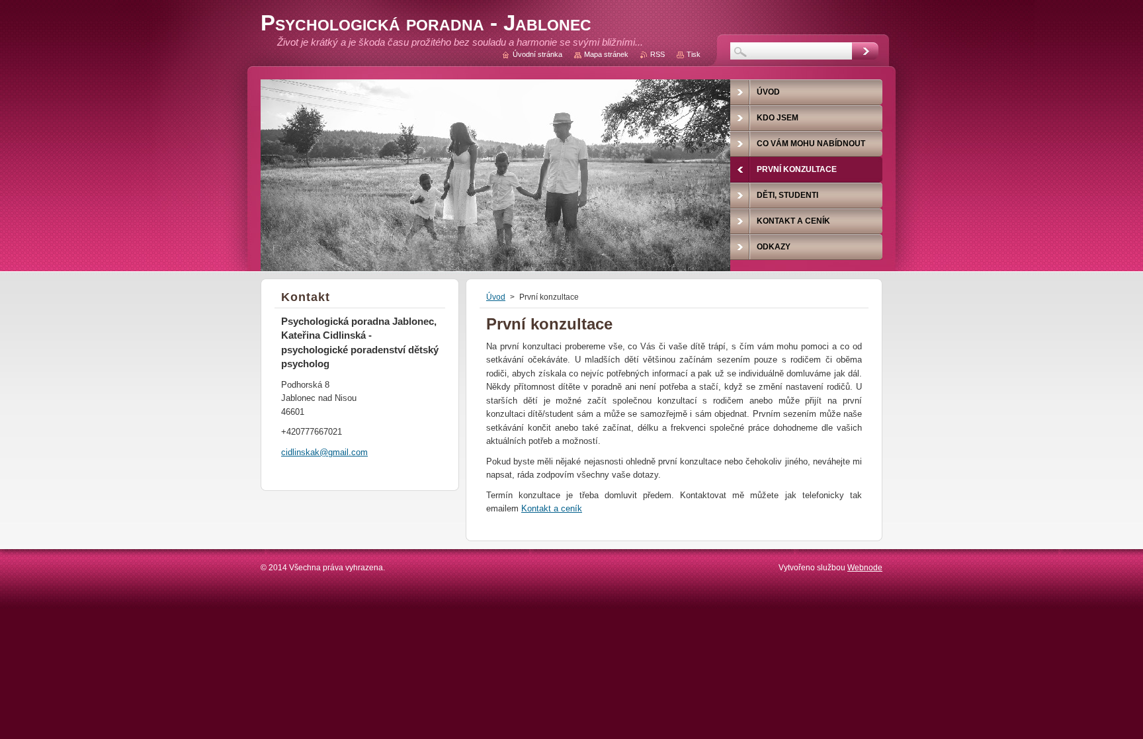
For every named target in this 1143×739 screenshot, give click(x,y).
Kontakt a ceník (551, 508)
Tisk (693, 54)
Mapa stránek (606, 54)
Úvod (495, 297)
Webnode (864, 568)
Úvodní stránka (537, 54)
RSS (657, 54)
